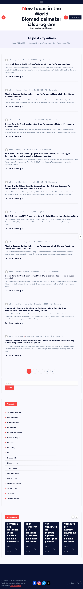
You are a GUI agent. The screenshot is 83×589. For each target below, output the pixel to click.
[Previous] (73, 517)
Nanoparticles (12, 458)
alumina (18, 90)
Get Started (75, 17)
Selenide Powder (13, 473)
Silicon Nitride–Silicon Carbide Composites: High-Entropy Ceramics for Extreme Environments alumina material (38, 187)
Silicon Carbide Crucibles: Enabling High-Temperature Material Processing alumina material (13, 526)
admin (11, 60)
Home (14, 43)
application (19, 336)
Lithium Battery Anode (15, 438)
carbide (18, 120)
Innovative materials (14, 433)
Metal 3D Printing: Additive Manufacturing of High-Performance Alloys (44, 43)
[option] (13, 538)
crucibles (26, 272)
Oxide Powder (12, 468)
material (25, 120)
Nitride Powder (12, 463)
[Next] (76, 517)
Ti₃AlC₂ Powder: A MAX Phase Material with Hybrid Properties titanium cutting (41, 216)
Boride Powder (12, 417)
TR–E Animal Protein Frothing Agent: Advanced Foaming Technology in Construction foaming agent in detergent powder (37, 155)
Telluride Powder (13, 498)
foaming (18, 150)
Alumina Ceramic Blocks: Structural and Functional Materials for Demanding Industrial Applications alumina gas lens (40, 341)
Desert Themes (15, 585)
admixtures (19, 304)
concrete (28, 304)
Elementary (11, 427)
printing (18, 60)
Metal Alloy (11, 448)
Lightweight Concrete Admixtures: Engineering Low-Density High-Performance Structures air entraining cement (36, 309)
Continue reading (13, 77)
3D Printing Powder (14, 412)
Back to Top (75, 583)
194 (46, 371)
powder (18, 212)
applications (29, 336)
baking (25, 90)
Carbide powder (13, 422)
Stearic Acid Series (14, 483)
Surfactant (11, 493)
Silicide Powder (12, 478)
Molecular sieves (13, 453)
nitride (25, 182)
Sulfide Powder (12, 488)
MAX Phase (11, 443)
